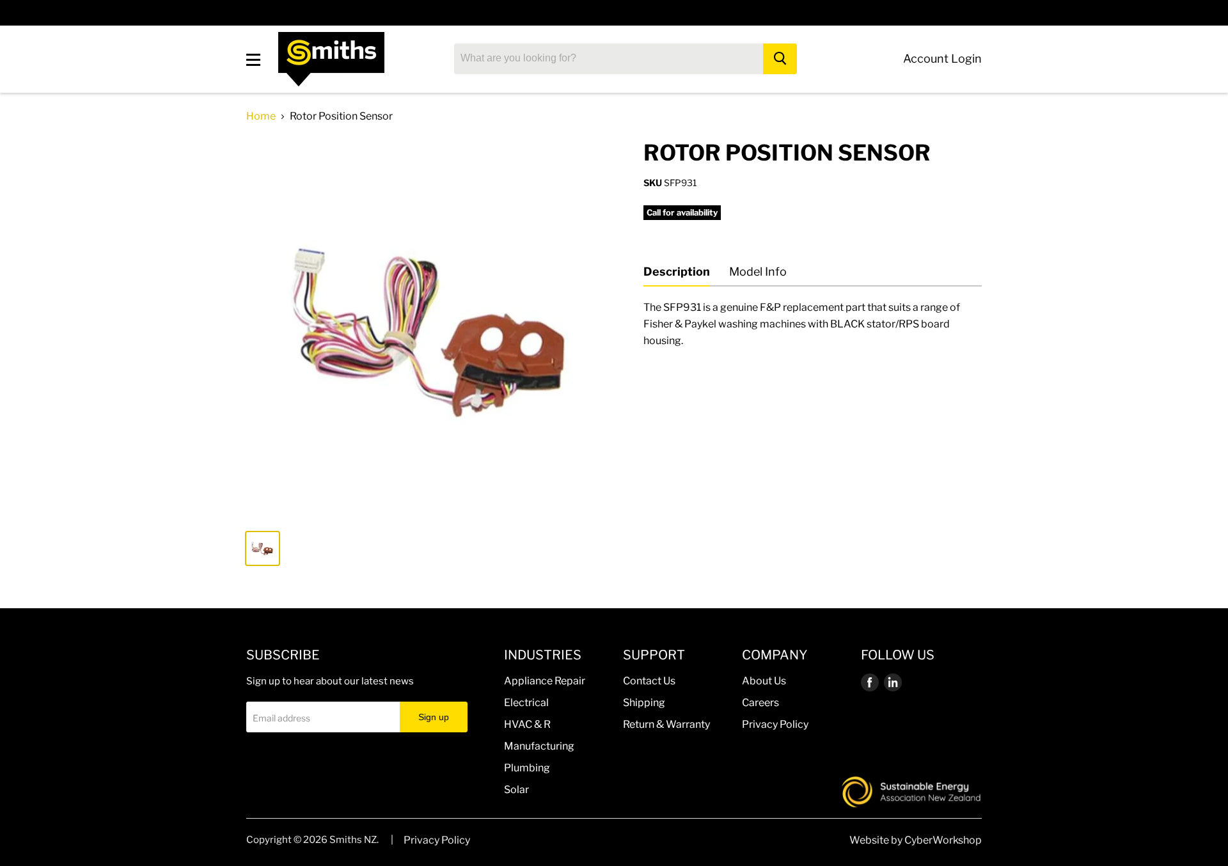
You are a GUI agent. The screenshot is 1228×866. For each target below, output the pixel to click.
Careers (760, 703)
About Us (764, 681)
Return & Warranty (666, 724)
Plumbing (527, 768)
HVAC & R (527, 724)
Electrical (526, 703)
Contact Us (649, 681)
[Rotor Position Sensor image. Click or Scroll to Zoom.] (435, 329)
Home (261, 116)
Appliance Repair (544, 681)
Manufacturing (539, 746)
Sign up (433, 717)
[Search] (780, 58)
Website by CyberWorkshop (915, 840)
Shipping (644, 703)
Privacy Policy (775, 724)
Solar (516, 789)
